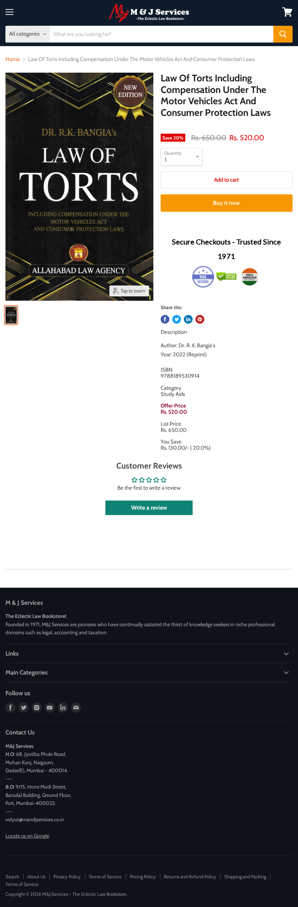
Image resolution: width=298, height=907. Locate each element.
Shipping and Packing (245, 876)
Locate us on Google (27, 836)
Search (12, 876)
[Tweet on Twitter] (176, 319)
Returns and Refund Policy (190, 876)
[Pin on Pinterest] (200, 319)
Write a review (149, 507)
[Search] (283, 34)
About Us (36, 876)
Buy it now (226, 202)
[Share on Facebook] (165, 319)
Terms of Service (105, 876)
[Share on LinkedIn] (188, 319)
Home (12, 59)
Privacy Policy (67, 876)
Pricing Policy (143, 876)
